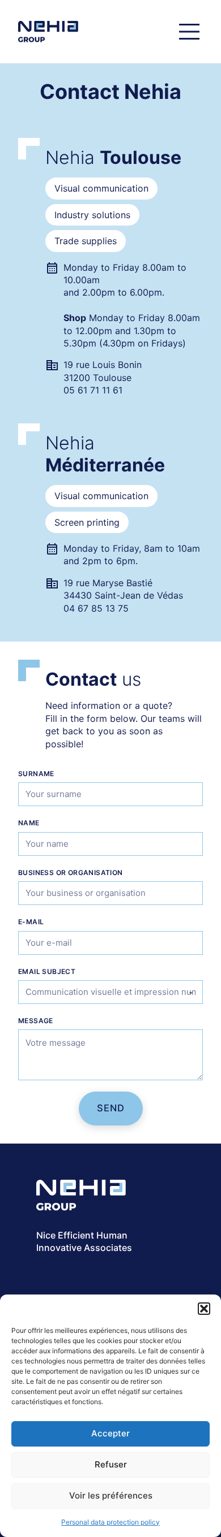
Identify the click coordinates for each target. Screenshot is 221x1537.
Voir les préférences (110, 1495)
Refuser (111, 1464)
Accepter (110, 1433)
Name (29, 823)
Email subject (46, 971)
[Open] (189, 31)
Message (35, 1020)
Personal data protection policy (110, 1522)
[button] (204, 1308)
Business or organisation (70, 872)
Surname (36, 773)
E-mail (31, 921)
